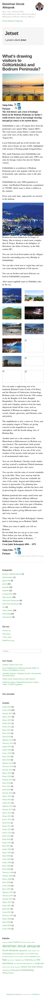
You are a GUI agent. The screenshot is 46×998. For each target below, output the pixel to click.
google (21, 954)
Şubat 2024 (6, 707)
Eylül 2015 (6, 790)
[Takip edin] (15, 104)
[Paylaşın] (12, 108)
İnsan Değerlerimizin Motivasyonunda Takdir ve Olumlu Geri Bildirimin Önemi (20, 669)
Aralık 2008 (6, 862)
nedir (34, 960)
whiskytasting (27, 970)
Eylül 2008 (6, 869)
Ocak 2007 (6, 912)
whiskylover (6, 970)
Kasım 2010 (7, 833)
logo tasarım (7, 597)
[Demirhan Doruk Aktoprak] (39, 7)
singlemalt (39, 963)
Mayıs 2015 (6, 796)
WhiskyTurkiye (8, 973)
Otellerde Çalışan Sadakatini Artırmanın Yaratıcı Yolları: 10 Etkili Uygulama (20, 683)
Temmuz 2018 (7, 766)
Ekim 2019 (6, 733)
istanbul (33, 956)
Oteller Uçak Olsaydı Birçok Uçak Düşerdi (18, 679)
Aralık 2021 (6, 727)
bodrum (17, 942)
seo (3, 607)
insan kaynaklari (18, 956)
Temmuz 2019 (7, 743)
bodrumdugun (7, 577)
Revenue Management (24, 963)
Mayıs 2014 (6, 813)
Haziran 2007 (7, 899)
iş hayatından (7, 594)
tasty (12, 967)
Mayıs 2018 (6, 773)
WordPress (36, 994)
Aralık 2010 (6, 829)
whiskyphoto (16, 970)
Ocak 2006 (6, 929)
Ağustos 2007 (7, 892)
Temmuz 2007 (7, 896)
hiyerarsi (26, 953)
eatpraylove (23, 951)
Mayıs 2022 (6, 717)
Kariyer (38, 956)
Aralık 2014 (6, 803)
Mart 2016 (6, 783)
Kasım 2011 (7, 819)
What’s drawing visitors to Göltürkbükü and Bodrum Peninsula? (21, 62)
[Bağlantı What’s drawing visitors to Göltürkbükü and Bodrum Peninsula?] (23, 101)
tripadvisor (18, 967)
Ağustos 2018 (7, 763)
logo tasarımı (11, 960)
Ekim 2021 (6, 730)
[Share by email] (22, 108)
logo (4, 959)
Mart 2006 (6, 922)
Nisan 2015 (6, 800)
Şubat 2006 (6, 925)
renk (15, 963)
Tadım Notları (7, 610)
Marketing (29, 960)
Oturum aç (6, 630)
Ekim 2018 (6, 756)
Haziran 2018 (7, 770)
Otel (38, 959)
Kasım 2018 (7, 753)
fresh (37, 950)
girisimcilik (15, 954)
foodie (29, 950)
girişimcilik (6, 581)
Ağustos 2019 (7, 740)
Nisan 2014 (6, 816)
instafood (26, 956)
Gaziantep (6, 953)
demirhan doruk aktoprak (21, 946)
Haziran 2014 (7, 809)
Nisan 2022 (6, 720)
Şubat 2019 (6, 747)
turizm (24, 966)
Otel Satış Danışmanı (10, 604)
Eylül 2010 (6, 839)
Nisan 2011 (6, 826)
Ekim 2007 (6, 889)
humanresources (8, 956)
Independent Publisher (13, 994)
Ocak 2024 (6, 710)
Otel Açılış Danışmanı (10, 600)
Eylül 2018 (6, 760)
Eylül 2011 (6, 823)
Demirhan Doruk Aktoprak (13, 5)
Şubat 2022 (6, 723)
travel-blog (20, 556)
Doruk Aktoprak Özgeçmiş (12, 21)
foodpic (34, 950)
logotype (18, 960)
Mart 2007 (6, 909)
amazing (4, 942)
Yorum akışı (7, 637)
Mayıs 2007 (6, 902)
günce (4, 584)
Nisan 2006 (6, 919)
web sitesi (32, 967)
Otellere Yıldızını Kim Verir (12, 665)
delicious (28, 942)
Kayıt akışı (6, 634)
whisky (40, 967)
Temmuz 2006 (7, 915)
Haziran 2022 (7, 713)
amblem (10, 942)
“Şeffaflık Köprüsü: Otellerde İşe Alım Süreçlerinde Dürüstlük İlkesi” (21, 674)
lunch (22, 960)
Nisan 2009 (6, 853)
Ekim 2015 (6, 786)
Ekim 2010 (6, 836)
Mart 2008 (6, 882)
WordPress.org (8, 640)
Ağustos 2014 (7, 806)
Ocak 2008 (6, 886)
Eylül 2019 (6, 737)
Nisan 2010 (6, 843)
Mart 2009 (6, 856)
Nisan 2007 (6, 906)
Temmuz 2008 (7, 872)
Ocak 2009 (6, 859)
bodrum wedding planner (11, 574)
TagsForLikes (6, 967)
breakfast (23, 942)
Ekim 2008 (6, 866)
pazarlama (7, 963)
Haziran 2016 (7, 780)
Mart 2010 (6, 846)
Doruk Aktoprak (10, 950)
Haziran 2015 (7, 793)
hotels (36, 954)
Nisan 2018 (6, 776)
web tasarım (7, 617)
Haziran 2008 (7, 876)
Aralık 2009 (6, 849)
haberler (5, 591)
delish (33, 942)
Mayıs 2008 (6, 879)
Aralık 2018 (6, 750)
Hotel (32, 954)
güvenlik (5, 587)
